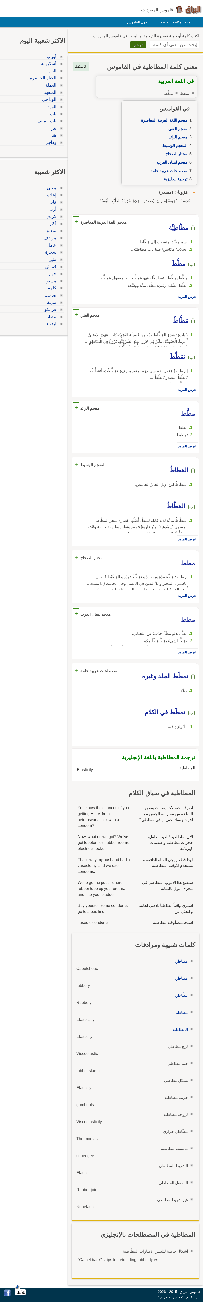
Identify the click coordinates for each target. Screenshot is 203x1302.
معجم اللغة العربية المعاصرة (164, 120)
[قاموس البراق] (188, 9)
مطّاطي (181, 995)
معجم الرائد (178, 137)
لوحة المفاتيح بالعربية (176, 22)
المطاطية (180, 1029)
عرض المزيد (187, 297)
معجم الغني (177, 129)
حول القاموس (137, 22)
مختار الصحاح (176, 154)
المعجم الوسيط (174, 145)
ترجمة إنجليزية (175, 179)
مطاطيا (182, 1012)
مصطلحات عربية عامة (169, 171)
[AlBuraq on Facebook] (7, 1295)
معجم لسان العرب (172, 162)
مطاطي (181, 961)
